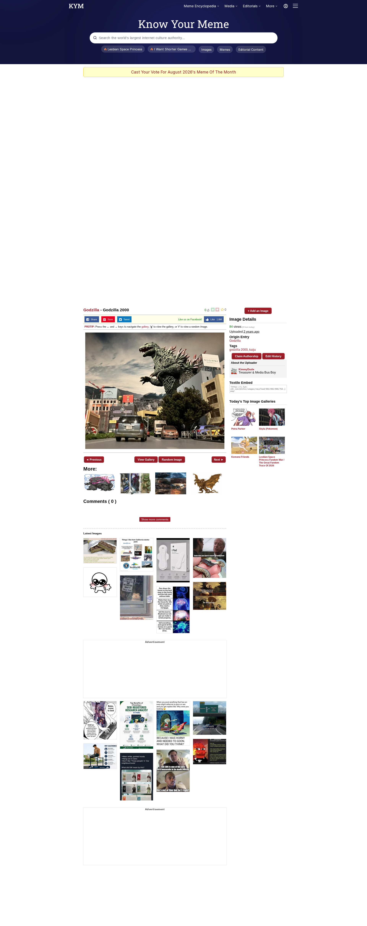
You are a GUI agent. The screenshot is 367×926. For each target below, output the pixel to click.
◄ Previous (93, 459)
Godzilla (91, 310)
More (270, 6)
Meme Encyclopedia (200, 6)
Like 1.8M (215, 319)
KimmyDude (246, 369)
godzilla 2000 (238, 349)
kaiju (252, 349)
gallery (145, 326)
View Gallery (146, 459)
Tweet (126, 319)
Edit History (273, 356)
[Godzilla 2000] (154, 391)
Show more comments (154, 519)
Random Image (172, 459)
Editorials (250, 6)
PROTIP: (89, 326)
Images (206, 49)
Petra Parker (238, 428)
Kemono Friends (240, 457)
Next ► (219, 459)
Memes (225, 49)
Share (93, 319)
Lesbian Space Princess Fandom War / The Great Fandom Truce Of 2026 (271, 461)
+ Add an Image (258, 310)
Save (109, 319)
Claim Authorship (246, 356)
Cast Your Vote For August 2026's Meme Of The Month (183, 72)
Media (229, 6)
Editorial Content (250, 49)
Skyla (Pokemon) (268, 428)
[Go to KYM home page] (76, 7)
